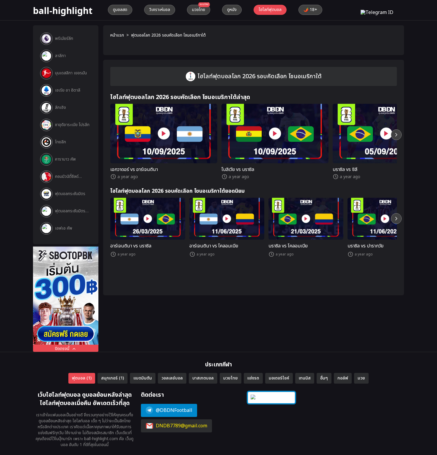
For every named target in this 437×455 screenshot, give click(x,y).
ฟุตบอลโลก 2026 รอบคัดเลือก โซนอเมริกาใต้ (168, 35)
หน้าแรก (117, 35)
